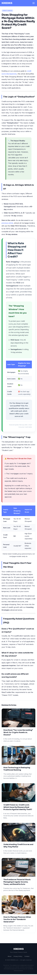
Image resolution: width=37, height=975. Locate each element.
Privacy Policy (18, 956)
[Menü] (33, 3)
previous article (7, 223)
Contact (26, 956)
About (9, 956)
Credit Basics (7, 10)
